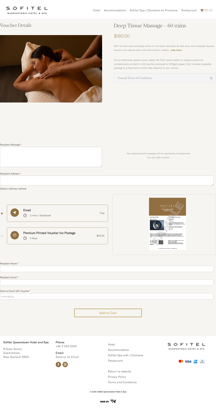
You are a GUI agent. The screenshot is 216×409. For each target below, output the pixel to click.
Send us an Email (67, 357)
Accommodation (115, 10)
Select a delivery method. (13, 188)
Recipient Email (9, 277)
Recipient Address (10, 173)
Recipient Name (9, 263)
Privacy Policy (117, 376)
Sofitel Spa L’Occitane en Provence (154, 10)
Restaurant (189, 10)
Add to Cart (108, 313)
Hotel (96, 10)
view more (176, 50)
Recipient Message (10, 144)
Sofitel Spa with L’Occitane (125, 355)
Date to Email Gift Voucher (15, 291)
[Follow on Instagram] (65, 364)
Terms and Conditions (122, 382)
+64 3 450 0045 (66, 346)
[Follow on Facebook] (58, 364)
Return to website (119, 371)
